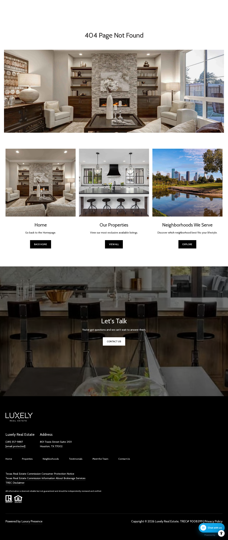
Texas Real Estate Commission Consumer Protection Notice (40, 473)
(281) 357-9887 (14, 441)
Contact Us (124, 458)
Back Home (40, 244)
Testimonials (75, 458)
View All (114, 244)
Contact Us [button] (114, 341)
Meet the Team (100, 458)
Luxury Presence (32, 521)
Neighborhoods (51, 458)
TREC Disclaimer (15, 482)
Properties (27, 458)
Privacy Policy (213, 521)
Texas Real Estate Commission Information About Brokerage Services (45, 478)
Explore (187, 244)
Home (9, 458)
